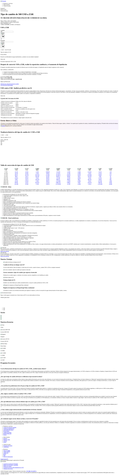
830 (110, 179)
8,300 (110, 182)
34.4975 (68, 175)
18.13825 (90, 175)
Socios (4, 442)
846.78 (47, 181)
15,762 (100, 178)
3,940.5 (100, 175)
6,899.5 (68, 182)
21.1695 (48, 175)
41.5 (110, 175)
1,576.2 (100, 173)
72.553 (89, 178)
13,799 (68, 184)
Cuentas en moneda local (8, 428)
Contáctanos (6, 447)
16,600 (110, 184)
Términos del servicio (8, 468)
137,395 (58, 178)
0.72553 (89, 172)
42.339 (47, 176)
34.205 (79, 175)
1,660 (110, 181)
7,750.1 (37, 181)
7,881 (100, 176)
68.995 (68, 176)
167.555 (27, 175)
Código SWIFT (6, 451)
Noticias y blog (6, 439)
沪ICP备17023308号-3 (31, 471)
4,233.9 (47, 182)
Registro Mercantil (7, 433)
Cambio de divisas (7, 432)
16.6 (110, 173)
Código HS (5, 453)
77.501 (37, 173)
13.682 (79, 173)
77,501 (37, 184)
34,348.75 (58, 175)
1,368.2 (79, 181)
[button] (59, 367)
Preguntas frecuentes (7, 445)
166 (110, 178)
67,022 (26, 184)
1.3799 (68, 172)
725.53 (89, 181)
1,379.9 (68, 181)
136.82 (79, 178)
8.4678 (47, 173)
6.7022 (26, 172)
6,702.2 (26, 181)
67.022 (26, 173)
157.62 (100, 172)
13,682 (79, 184)
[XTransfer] (3, 1)
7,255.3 (89, 184)
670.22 (26, 178)
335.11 (26, 176)
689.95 (68, 179)
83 (110, 176)
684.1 (79, 179)
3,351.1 (26, 179)
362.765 (89, 179)
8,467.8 (47, 184)
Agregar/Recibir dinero (8, 429)
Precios (4, 434)
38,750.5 (37, 182)
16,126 (16, 181)
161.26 (16, 173)
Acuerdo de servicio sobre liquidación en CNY (13, 467)
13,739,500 (58, 184)
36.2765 (89, 176)
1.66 (110, 172)
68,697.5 (58, 176)
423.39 (47, 179)
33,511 (26, 182)
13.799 (68, 173)
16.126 (16, 172)
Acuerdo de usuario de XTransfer (10, 463)
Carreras (5, 440)
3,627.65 (90, 182)
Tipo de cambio (6, 450)
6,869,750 (58, 182)
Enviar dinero (6, 431)
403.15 (16, 175)
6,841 (79, 182)
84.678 (47, 178)
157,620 (100, 181)
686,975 (58, 179)
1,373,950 (58, 181)
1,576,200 (100, 184)
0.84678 (48, 172)
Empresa (5, 438)
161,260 (16, 184)
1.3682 (79, 172)
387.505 (37, 176)
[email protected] (4, 459)
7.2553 (89, 173)
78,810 (100, 179)
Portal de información (8, 456)
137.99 (68, 178)
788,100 (100, 182)
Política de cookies (7, 466)
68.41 (79, 176)
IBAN (4, 454)
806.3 (16, 176)
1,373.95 (58, 172)
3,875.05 (37, 179)
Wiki (4, 455)
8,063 (16, 179)
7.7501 (37, 172)
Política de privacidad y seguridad (10, 465)
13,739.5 (58, 173)
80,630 (16, 182)
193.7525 (37, 175)
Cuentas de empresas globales (9, 427)
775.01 (37, 178)
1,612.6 (16, 178)
